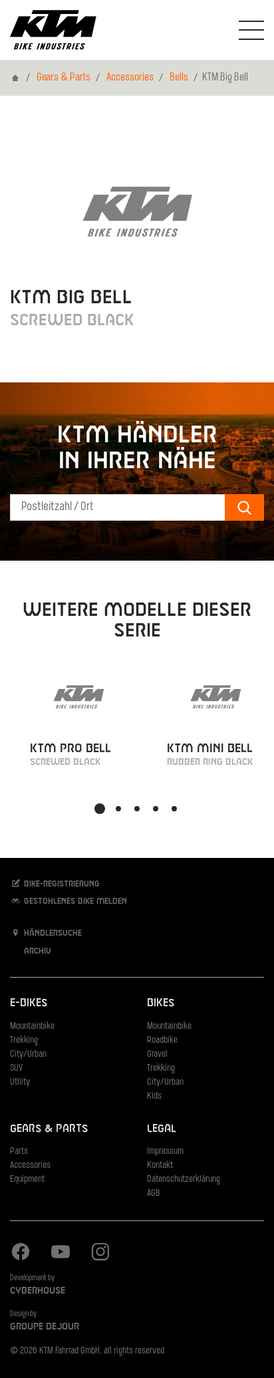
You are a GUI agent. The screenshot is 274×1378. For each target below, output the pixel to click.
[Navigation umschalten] (251, 30)
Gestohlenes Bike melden (74, 901)
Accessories (130, 77)
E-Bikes (28, 1003)
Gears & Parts (63, 77)
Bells (179, 77)
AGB (153, 1193)
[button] (99, 808)
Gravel (157, 1054)
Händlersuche (51, 933)
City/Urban (28, 1054)
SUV (16, 1068)
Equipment (27, 1179)
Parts (19, 1152)
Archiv (36, 951)
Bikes (160, 1003)
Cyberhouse (37, 1291)
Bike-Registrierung (60, 884)
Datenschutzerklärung (183, 1179)
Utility (20, 1082)
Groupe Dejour (44, 1327)
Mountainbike (32, 1027)
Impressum (165, 1152)
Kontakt (160, 1166)
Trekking (24, 1040)
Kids (154, 1096)
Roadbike (162, 1040)
